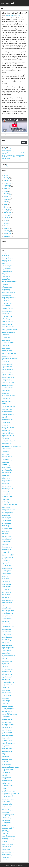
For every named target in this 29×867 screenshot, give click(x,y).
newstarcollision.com (6, 424)
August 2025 (6, 188)
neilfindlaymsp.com (6, 636)
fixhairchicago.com (6, 652)
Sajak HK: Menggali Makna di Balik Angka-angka (13, 155)
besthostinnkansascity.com (8, 852)
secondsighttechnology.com (8, 427)
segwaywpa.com (5, 672)
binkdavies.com (5, 525)
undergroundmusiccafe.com (8, 855)
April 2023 (6, 225)
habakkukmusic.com (6, 695)
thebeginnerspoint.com (7, 494)
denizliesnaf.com (6, 653)
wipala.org (4, 473)
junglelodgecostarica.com (7, 587)
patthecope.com (5, 656)
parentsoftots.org (6, 681)
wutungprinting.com (6, 597)
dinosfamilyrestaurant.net (7, 351)
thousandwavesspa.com (7, 632)
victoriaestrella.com (6, 631)
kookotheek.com (5, 323)
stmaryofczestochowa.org (7, 562)
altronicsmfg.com (6, 278)
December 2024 (7, 194)
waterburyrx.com (5, 642)
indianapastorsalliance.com (8, 647)
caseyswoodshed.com (6, 650)
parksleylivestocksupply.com (8, 469)
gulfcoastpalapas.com (7, 674)
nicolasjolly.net (5, 534)
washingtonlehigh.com (7, 751)
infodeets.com (5, 263)
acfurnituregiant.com (6, 270)
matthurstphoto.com (6, 807)
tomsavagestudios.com (7, 445)
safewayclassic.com (6, 289)
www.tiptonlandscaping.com (8, 746)
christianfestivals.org (6, 589)
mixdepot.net (5, 761)
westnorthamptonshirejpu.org (8, 332)
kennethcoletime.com (7, 568)
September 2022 (7, 236)
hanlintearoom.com (6, 822)
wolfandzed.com (5, 756)
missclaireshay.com (6, 254)
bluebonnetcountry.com (7, 308)
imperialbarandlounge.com (8, 377)
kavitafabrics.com (6, 621)
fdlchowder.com (5, 733)
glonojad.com (5, 546)
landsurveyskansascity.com (8, 724)
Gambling (5, 135)
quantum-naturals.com (7, 801)
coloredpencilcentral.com (7, 374)
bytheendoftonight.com (7, 480)
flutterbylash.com (6, 820)
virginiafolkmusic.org (6, 448)
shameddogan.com (6, 679)
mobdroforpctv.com (6, 485)
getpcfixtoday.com (6, 305)
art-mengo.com (5, 578)
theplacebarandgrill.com (7, 640)
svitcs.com (4, 658)
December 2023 (7, 212)
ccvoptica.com (5, 750)
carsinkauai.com (5, 812)
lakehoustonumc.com (6, 693)
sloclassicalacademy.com (7, 512)
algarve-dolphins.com (7, 592)
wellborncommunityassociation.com (10, 329)
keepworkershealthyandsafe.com (9, 297)
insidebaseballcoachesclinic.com (9, 811)
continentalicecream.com (7, 522)
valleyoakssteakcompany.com (8, 648)
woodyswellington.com (7, 782)
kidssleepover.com (6, 282)
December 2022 (7, 231)
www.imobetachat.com (7, 689)
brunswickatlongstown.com (8, 571)
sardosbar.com (5, 392)
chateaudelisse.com (6, 327)
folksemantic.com (6, 390)
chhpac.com (4, 843)
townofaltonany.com (6, 603)
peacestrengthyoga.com (7, 713)
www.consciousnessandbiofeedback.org (10, 767)
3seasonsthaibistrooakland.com (9, 461)
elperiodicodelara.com (7, 257)
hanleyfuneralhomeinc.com (8, 412)
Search (3, 140)
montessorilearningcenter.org (8, 803)
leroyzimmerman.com (7, 828)
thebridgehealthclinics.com (8, 676)
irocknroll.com (5, 384)
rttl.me (3, 847)
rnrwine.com (5, 833)
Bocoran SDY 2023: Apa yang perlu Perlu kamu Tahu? (14, 160)
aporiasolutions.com (6, 671)
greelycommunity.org (6, 541)
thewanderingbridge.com (7, 565)
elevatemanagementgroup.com (9, 827)
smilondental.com (6, 422)
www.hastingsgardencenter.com (9, 770)
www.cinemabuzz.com (7, 759)
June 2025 (6, 191)
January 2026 (7, 180)
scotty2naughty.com (6, 550)
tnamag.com (5, 666)
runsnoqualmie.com (6, 729)
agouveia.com (5, 838)
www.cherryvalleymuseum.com (8, 342)
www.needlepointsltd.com (7, 735)
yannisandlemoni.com (7, 400)
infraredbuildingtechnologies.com (9, 353)
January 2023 (7, 230)
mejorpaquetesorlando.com (8, 414)
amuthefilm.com (5, 531)
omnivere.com (5, 273)
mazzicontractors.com (7, 777)
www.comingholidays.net (7, 496)
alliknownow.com (6, 507)
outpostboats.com (6, 478)
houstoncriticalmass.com (7, 502)
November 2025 (7, 183)
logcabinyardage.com (6, 685)
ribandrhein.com (5, 451)
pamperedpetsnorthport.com (8, 406)
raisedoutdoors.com (6, 379)
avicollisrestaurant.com (7, 637)
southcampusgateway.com (8, 326)
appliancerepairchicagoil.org (8, 292)
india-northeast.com (6, 367)
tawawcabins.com (6, 388)
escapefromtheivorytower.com (8, 364)
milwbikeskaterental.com (7, 600)
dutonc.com (4, 583)
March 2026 (6, 177)
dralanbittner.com (6, 398)
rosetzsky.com (5, 544)
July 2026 (6, 174)
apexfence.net (5, 859)
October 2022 (7, 235)
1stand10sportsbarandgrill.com (8, 416)
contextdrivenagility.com (7, 557)
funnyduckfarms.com (6, 823)
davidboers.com (5, 687)
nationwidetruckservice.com (8, 626)
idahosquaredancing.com (7, 387)
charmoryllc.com (5, 499)
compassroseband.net (7, 661)
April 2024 (6, 206)
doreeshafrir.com (6, 552)
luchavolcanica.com (6, 623)
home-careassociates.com (7, 465)
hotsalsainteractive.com (7, 265)
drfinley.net (4, 830)
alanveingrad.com (6, 594)
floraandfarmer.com (6, 359)
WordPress (13, 865)
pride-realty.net (5, 817)
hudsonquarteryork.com (7, 786)
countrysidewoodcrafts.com (8, 290)
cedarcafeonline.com (6, 268)
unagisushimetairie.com (7, 302)
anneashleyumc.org (6, 722)
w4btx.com (4, 417)
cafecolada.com (5, 491)
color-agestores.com (6, 472)
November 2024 (7, 196)
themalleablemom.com (7, 567)
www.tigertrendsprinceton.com (9, 705)
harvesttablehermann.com (8, 355)
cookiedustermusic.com (7, 618)
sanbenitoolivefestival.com (8, 488)
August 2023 (6, 219)
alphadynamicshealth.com (8, 819)
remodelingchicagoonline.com (8, 743)
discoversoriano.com (6, 493)
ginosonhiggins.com (6, 595)
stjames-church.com (6, 549)
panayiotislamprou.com (7, 324)
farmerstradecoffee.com (7, 684)
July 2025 (6, 190)
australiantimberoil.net (7, 350)
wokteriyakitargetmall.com (8, 433)
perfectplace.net (5, 459)
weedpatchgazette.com (7, 401)
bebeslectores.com (6, 348)
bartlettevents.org (6, 337)
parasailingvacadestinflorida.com (9, 815)
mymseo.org (4, 841)
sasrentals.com (5, 425)
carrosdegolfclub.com (6, 356)
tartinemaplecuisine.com (7, 573)
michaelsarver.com (6, 428)
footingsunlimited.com (7, 727)
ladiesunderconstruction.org (8, 347)
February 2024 (7, 209)
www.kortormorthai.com (7, 719)
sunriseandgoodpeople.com (8, 610)
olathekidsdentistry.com (7, 411)
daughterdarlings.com (7, 262)
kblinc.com (4, 403)
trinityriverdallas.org (6, 457)
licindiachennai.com (6, 260)
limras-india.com (6, 255)
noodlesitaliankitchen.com (8, 298)
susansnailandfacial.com (7, 701)
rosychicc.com (5, 477)
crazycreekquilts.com (6, 523)
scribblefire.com (5, 462)
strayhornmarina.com (7, 517)
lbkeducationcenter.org (7, 456)
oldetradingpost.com (6, 345)
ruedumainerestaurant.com (8, 542)
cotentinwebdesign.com (7, 343)
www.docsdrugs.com (6, 730)
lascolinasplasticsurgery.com (8, 738)
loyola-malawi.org (6, 475)
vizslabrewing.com (6, 396)
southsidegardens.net (6, 774)
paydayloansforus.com (7, 286)
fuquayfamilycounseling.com (8, 836)
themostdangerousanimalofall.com (9, 504)
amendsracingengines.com (8, 717)
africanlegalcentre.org (7, 538)
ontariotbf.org (5, 294)
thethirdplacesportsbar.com (8, 778)
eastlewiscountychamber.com (8, 509)
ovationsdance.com (6, 449)
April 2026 (6, 175)
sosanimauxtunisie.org (7, 316)
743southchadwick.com (7, 366)
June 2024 (6, 202)
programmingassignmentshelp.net (9, 281)
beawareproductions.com (7, 555)
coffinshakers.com (6, 560)
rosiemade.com (5, 408)
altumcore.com (5, 663)
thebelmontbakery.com (7, 287)
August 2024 (6, 199)
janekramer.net (7, 3)
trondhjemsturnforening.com (8, 794)
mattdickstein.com (6, 690)
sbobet (3, 244)
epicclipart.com (5, 310)
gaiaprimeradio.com (6, 579)
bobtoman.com (5, 315)
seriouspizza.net (5, 660)
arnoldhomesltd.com (6, 372)
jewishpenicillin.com (6, 443)
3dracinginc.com (6, 501)
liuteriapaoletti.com (6, 608)
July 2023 (6, 220)
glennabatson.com (6, 515)
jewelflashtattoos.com (7, 303)
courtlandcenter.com (6, 634)
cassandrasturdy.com (6, 486)
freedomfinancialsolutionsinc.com (9, 714)
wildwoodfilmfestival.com (7, 331)
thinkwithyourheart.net (7, 380)
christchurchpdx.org (6, 526)
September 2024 (7, 198)
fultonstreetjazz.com (6, 335)
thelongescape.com (6, 584)
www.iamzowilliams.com (7, 769)
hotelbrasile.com (5, 334)
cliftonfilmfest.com (6, 376)
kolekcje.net (4, 453)
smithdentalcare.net (6, 854)
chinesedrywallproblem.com (8, 611)
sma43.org (4, 742)
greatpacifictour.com (6, 629)
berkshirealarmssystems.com (8, 395)
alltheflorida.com (5, 809)
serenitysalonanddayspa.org (8, 266)
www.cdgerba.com (6, 790)
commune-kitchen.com (7, 530)
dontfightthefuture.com (7, 371)
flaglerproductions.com (7, 518)
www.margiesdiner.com (7, 732)
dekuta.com (4, 758)
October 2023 (7, 215)
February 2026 (7, 178)
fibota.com (4, 788)
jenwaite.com (5, 825)
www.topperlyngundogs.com (8, 708)
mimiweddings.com (6, 851)
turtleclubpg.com (5, 628)
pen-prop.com (5, 703)
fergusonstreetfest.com (7, 804)
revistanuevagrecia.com (7, 547)
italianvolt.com (5, 393)
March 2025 (6, 193)
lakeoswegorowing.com (7, 835)
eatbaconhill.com (6, 279)
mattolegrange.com (6, 586)
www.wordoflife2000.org (7, 385)
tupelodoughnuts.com (7, 409)
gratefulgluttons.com (6, 483)
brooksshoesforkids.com (7, 668)
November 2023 (7, 214)
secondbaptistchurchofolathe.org (9, 839)
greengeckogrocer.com (7, 430)
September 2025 (7, 186)
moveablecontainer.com (7, 339)
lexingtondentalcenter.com (8, 435)
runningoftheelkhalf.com (7, 709)
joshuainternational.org (7, 700)
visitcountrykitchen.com (7, 591)
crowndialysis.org (6, 438)
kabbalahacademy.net (7, 420)
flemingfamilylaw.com (7, 831)
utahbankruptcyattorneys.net (8, 382)
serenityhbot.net (5, 698)
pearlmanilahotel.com (7, 311)
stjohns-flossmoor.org (7, 615)
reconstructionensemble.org (8, 620)
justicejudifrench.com (7, 563)
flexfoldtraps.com (6, 716)
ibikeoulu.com (5, 559)
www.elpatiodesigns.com (7, 785)
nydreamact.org (5, 300)
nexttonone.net (5, 697)
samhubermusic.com (6, 857)
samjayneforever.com (7, 806)
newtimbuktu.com (6, 276)
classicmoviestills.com (7, 489)
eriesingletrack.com (6, 404)
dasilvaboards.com (6, 514)
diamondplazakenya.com (7, 796)
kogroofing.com (5, 318)
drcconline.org (5, 639)
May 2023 (6, 223)
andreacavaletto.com (6, 467)
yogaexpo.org (5, 464)
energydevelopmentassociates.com (10, 358)
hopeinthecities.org (6, 481)
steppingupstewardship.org (8, 748)
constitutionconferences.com (8, 655)
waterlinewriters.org (6, 677)
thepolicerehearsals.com (7, 506)
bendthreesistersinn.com (7, 613)
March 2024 (6, 207)
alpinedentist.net (6, 319)
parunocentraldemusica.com (8, 791)
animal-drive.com (6, 664)
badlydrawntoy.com (6, 692)
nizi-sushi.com (5, 576)
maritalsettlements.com (7, 599)
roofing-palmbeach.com (7, 369)
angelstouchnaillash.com (7, 419)
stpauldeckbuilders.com (7, 725)
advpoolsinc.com (5, 644)
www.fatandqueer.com (7, 721)
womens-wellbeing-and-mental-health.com (11, 446)
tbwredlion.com (5, 798)
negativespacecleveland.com (8, 607)
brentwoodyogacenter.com (8, 745)
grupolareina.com (6, 340)
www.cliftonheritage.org (7, 740)
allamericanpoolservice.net (8, 441)
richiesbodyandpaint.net (7, 258)
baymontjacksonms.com (7, 602)
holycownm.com (5, 624)
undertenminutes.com (7, 271)
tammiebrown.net (6, 581)
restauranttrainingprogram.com (9, 440)
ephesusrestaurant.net (7, 780)
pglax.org (4, 605)
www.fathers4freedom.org (7, 706)
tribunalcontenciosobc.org (7, 510)
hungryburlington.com (7, 570)
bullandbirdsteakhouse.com (8, 737)
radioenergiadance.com (7, 321)
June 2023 (6, 222)
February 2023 (7, 228)
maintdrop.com (5, 313)
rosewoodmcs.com (6, 762)
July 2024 (6, 201)
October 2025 (7, 185)
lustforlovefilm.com (6, 533)
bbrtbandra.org (5, 306)
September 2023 (7, 217)
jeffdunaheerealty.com (7, 711)
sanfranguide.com (6, 498)
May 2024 (6, 204)
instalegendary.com (6, 295)
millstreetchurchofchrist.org (8, 814)
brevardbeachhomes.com (7, 363)
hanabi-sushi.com (6, 754)
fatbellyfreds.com (6, 783)
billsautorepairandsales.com (8, 799)
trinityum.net (5, 775)
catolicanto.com (5, 454)
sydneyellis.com (5, 437)
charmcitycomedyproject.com (8, 554)
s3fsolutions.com (5, 361)
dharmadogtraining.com (7, 844)
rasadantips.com (5, 274)
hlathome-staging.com (7, 432)
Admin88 (18, 15)
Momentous (20, 865)
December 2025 (7, 182)
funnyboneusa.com (6, 616)
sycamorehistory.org (6, 764)
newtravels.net (5, 284)
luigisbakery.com (5, 753)
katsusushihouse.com (6, 539)
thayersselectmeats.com (7, 669)
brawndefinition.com (6, 520)
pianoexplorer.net (6, 772)
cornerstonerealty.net (7, 766)
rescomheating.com (6, 849)
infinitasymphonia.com (7, 536)
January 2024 (6, 210)
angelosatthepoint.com (7, 645)
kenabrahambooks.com (7, 528)
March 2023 (6, 227)
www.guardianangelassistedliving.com (10, 793)
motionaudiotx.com (6, 846)
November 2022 (7, 233)
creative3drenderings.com (8, 682)
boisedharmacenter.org (7, 470)
